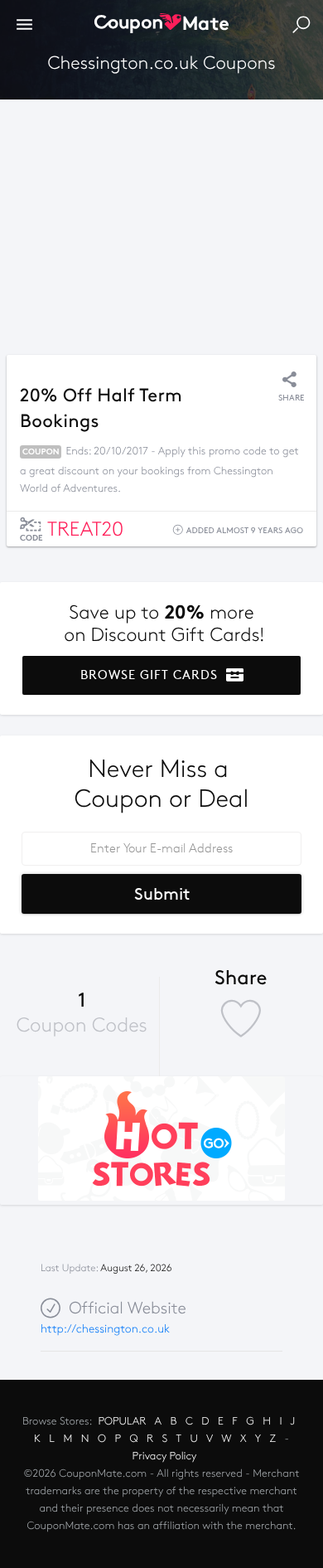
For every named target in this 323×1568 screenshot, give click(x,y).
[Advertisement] (161, 222)
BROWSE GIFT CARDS (151, 674)
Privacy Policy (165, 1456)
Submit (162, 894)
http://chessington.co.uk (105, 1329)
